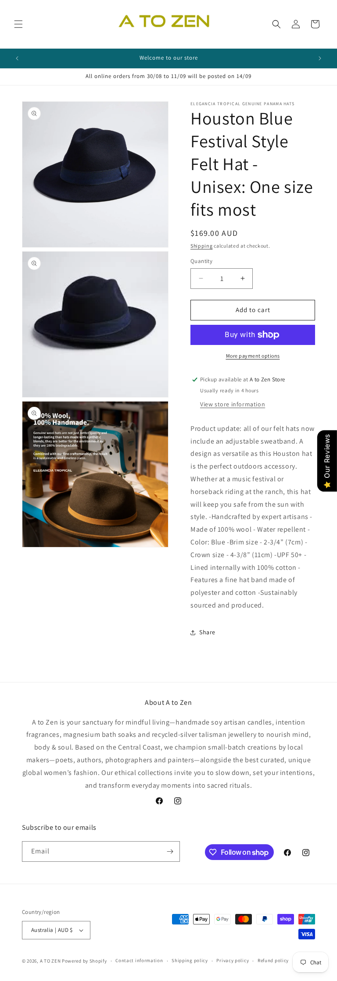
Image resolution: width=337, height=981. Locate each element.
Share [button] (207, 632)
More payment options (253, 355)
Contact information (139, 960)
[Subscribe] (169, 851)
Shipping (201, 245)
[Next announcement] (320, 58)
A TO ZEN (50, 961)
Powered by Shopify (84, 961)
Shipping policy (190, 960)
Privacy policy (232, 960)
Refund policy (273, 960)
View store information (232, 404)
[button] (18, 24)
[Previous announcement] (17, 58)
